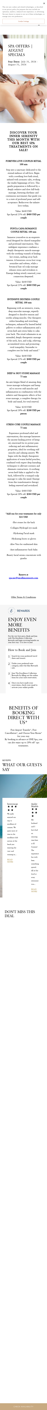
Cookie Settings (23, 21)
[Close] (44, 3)
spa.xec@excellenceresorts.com (23, 578)
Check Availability (24, 1406)
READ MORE (10, 860)
